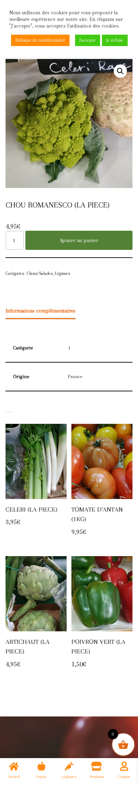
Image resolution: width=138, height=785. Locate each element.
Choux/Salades (40, 273)
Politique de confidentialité (40, 40)
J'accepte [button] (87, 40)
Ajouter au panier (79, 240)
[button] (120, 71)
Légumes (62, 273)
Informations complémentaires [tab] (40, 311)
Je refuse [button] (114, 40)
